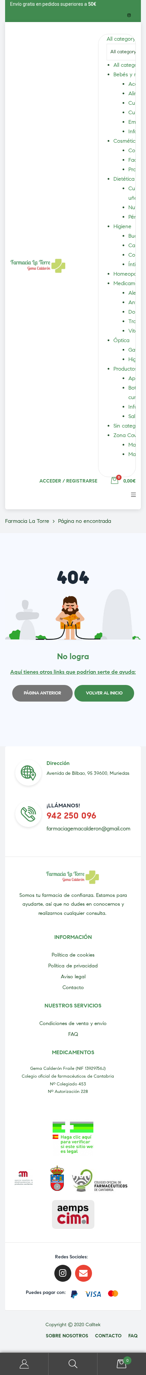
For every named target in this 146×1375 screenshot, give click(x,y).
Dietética (123, 179)
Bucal (134, 236)
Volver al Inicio (104, 693)
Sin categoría (129, 426)
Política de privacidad (73, 966)
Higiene (122, 226)
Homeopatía (128, 274)
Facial (135, 160)
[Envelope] (83, 1273)
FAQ (73, 1034)
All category (127, 65)
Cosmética (126, 141)
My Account (24, 1364)
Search (73, 1364)
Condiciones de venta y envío (73, 1023)
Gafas (135, 350)
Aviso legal (73, 977)
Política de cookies (73, 955)
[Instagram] (129, 15)
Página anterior (42, 693)
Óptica (121, 340)
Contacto (73, 987)
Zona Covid (127, 435)
